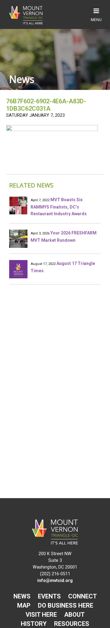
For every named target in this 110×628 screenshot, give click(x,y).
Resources (71, 624)
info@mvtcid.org (55, 580)
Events (49, 596)
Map (24, 605)
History (34, 624)
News (22, 596)
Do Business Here (65, 605)
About (74, 615)
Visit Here (41, 615)
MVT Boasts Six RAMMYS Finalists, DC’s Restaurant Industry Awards (59, 206)
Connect (82, 596)
